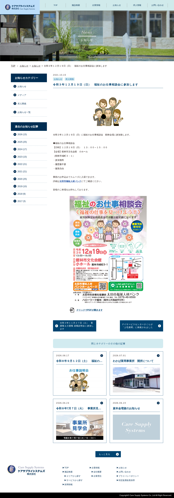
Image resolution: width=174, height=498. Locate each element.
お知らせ (117, 5)
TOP (55, 5)
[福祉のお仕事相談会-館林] (108, 254)
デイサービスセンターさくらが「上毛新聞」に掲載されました (137, 325)
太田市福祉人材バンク (70, 181)
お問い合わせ (157, 5)
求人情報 (137, 5)
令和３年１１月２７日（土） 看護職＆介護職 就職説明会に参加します (77, 326)
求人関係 (70, 79)
